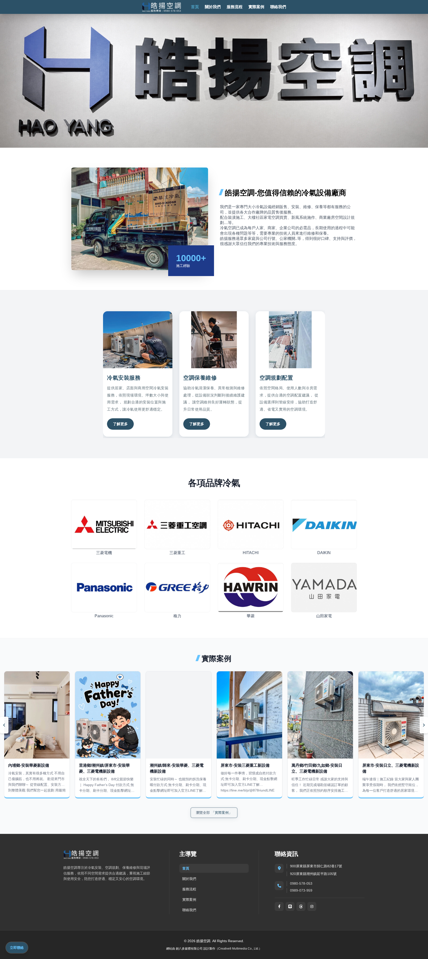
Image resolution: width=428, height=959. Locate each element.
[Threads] (300, 906)
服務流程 (234, 7)
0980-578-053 (301, 883)
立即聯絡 (17, 948)
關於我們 (213, 7)
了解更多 (120, 424)
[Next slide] (424, 725)
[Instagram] (311, 906)
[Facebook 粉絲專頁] (279, 906)
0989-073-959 (301, 890)
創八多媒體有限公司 (189, 948)
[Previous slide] (4, 725)
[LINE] (290, 906)
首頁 (195, 7)
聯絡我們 (278, 7)
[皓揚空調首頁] (161, 7)
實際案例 (256, 7)
